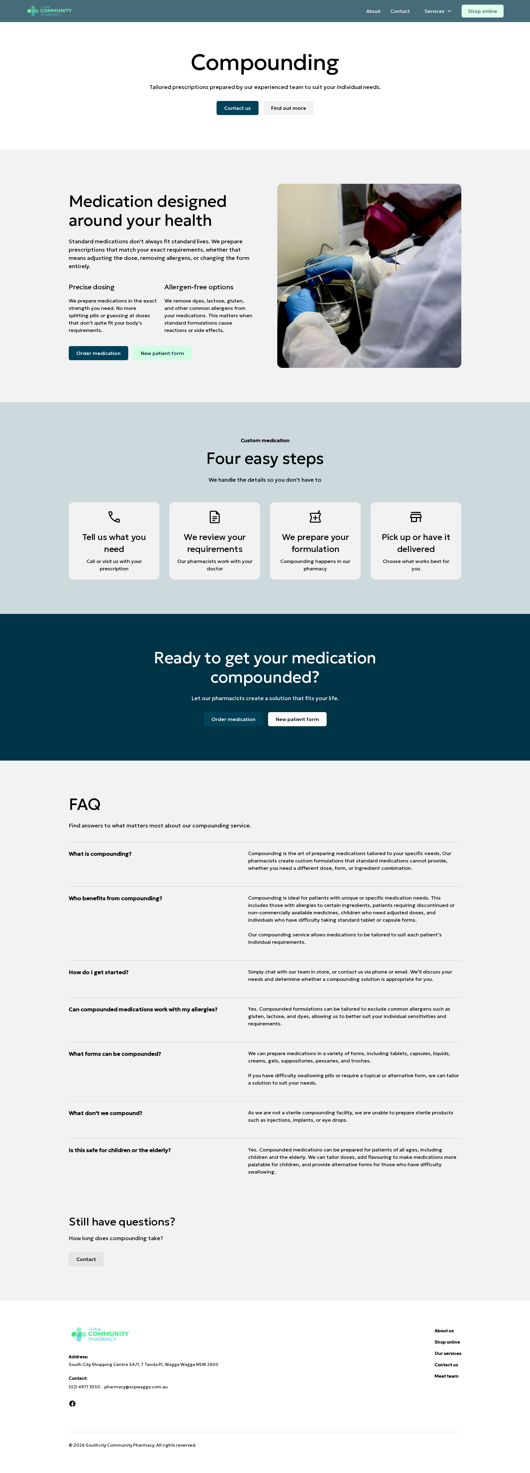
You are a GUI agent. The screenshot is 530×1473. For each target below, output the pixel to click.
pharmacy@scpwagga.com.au (136, 1387)
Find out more (288, 108)
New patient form (162, 353)
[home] (49, 11)
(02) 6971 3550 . (86, 1387)
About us (444, 1330)
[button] (436, 11)
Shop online (482, 11)
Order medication (98, 353)
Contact (400, 11)
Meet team (447, 1376)
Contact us (237, 108)
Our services (448, 1353)
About (373, 11)
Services (434, 11)
